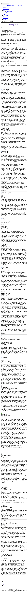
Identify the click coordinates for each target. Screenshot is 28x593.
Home (4, 7)
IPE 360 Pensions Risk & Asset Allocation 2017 (11, 5)
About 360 (6, 9)
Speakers (8, 13)
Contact (5, 18)
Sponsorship (6, 15)
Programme (6, 10)
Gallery (5, 14)
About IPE (5, 19)
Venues (5, 16)
